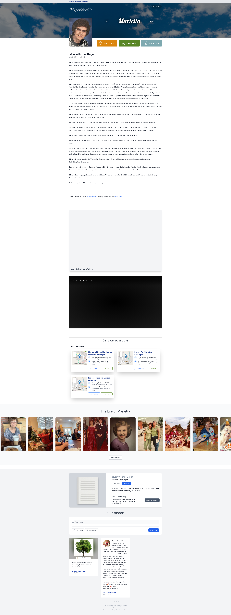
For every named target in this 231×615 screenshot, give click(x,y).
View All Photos (115, 457)
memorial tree (91, 196)
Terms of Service (120, 607)
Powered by (74, 332)
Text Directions (94, 368)
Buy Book (126, 483)
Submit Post (153, 530)
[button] (79, 356)
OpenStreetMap (117, 610)
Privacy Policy (110, 607)
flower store (118, 196)
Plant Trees (106, 368)
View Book (117, 483)
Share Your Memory (152, 500)
